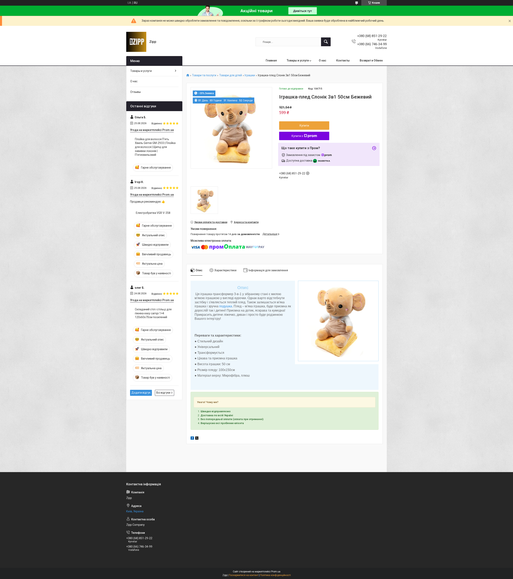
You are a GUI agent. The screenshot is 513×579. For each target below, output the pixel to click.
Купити (304, 125)
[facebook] (192, 438)
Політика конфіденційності (275, 575)
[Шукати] (326, 41)
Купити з (297, 136)
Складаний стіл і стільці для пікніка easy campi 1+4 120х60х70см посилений (153, 313)
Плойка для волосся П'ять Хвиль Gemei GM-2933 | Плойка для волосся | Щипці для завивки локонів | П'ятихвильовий (155, 147)
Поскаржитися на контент (243, 575)
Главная (271, 60)
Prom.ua (275, 571)
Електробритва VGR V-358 (153, 212)
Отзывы (135, 91)
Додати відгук (140, 392)
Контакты (343, 60)
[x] (196, 438)
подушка (225, 306)
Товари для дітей (230, 75)
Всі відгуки (163, 392)
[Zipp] (136, 42)
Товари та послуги (204, 75)
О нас (322, 60)
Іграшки (250, 75)
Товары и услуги (298, 60)
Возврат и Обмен (371, 60)
